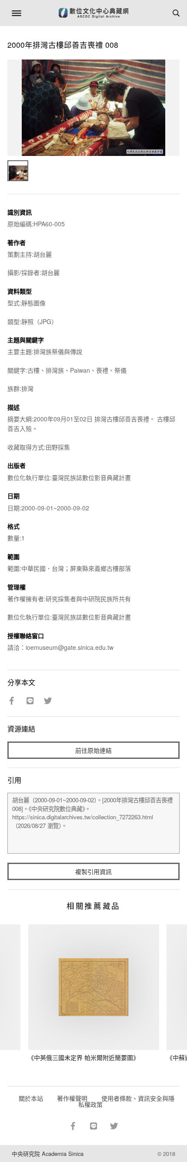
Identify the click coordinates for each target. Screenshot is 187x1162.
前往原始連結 (93, 750)
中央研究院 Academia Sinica (47, 1153)
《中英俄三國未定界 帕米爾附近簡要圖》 (83, 1057)
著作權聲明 (72, 1098)
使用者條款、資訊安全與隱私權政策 (126, 1101)
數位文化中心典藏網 (93, 13)
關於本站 (31, 1098)
